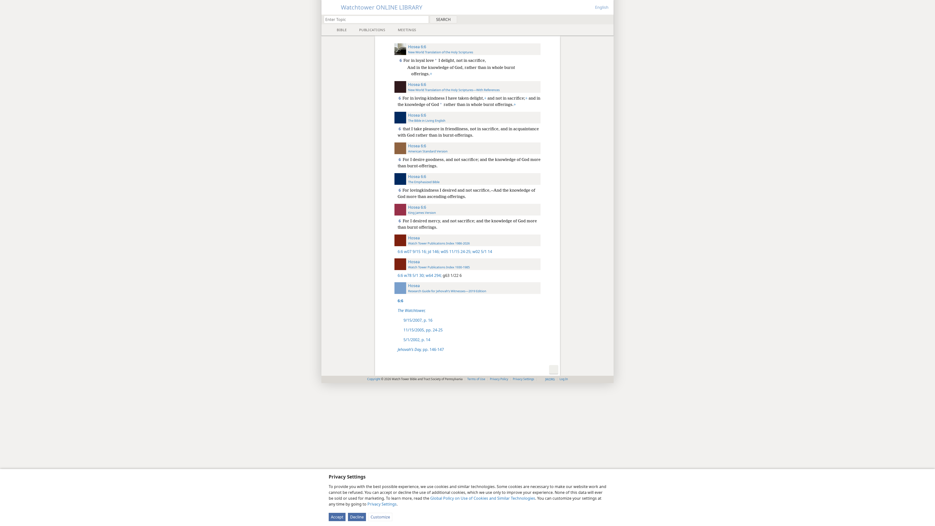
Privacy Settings (382, 504)
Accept (337, 517)
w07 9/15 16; (415, 251)
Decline (357, 517)
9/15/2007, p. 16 (417, 320)
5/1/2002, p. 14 (416, 339)
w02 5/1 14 (481, 251)
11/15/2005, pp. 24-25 (423, 330)
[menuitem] (608, 19)
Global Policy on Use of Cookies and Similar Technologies (482, 498)
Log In (564, 379)
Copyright (373, 379)
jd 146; (433, 251)
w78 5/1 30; (414, 275)
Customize (380, 517)
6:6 (400, 251)
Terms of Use (476, 379)
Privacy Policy (499, 379)
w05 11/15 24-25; (455, 251)
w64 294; (433, 275)
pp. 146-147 (421, 349)
